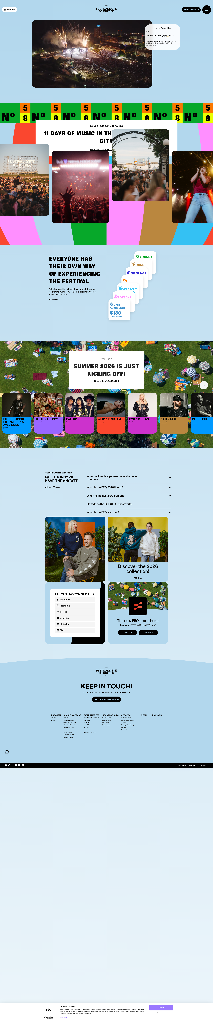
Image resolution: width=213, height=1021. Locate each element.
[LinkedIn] (19, 765)
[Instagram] (9, 765)
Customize (160, 1013)
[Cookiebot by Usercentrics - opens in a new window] (48, 1018)
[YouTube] (16, 765)
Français (157, 715)
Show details (63, 1017)
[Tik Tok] (13, 765)
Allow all (161, 1007)
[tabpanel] (162, 39)
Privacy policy (203, 765)
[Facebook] (6, 765)
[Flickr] (23, 765)
